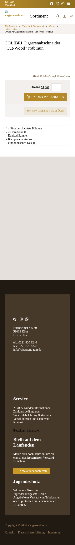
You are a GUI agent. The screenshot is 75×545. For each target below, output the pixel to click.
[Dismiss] (73, 2)
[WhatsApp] (62, 4)
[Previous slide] (8, 201)
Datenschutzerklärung (31, 532)
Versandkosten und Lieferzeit (31, 419)
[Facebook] (51, 4)
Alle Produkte (11, 26)
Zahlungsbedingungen (26, 411)
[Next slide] (19, 201)
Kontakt (18, 422)
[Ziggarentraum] (14, 16)
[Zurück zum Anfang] (62, 534)
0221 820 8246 (27, 342)
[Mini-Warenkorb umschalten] (71, 16)
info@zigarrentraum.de (27, 349)
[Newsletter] (68, 4)
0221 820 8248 (28, 346)
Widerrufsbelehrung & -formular (32, 415)
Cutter (52, 26)
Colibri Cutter (11, 29)
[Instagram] (57, 4)
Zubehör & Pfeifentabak (33, 26)
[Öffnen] (57, 16)
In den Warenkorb (48, 97)
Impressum (54, 532)
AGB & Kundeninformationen (32, 408)
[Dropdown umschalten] (51, 16)
